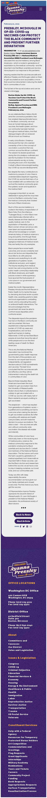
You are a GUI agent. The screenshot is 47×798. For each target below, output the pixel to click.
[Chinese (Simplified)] (15, 3)
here (17, 91)
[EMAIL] (31, 526)
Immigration (15, 695)
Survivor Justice (17, 705)
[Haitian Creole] (11, 3)
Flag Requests (16, 753)
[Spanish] (7, 3)
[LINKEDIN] (27, 526)
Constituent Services (22, 725)
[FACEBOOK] (20, 526)
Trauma (12, 711)
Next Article (23, 521)
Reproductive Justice (20, 702)
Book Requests (16, 781)
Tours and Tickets (18, 769)
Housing (13, 683)
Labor (11, 698)
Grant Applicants (18, 756)
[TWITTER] (24, 526)
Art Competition (17, 744)
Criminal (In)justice (19, 670)
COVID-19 (13, 667)
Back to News (23, 515)
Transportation (17, 708)
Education (14, 673)
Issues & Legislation (22, 657)
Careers (12, 772)
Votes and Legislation (20, 650)
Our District (15, 647)
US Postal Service (18, 714)
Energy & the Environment (22, 686)
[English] (3, 3)
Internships (14, 759)
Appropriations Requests (22, 785)
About (12, 634)
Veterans (13, 717)
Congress (13, 664)
